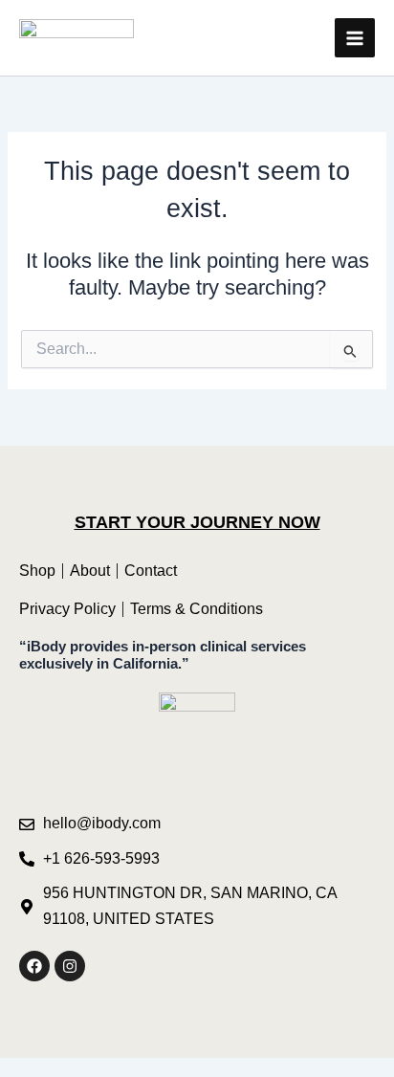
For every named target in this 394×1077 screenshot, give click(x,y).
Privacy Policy (67, 609)
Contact (150, 570)
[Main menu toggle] (355, 38)
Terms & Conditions (196, 609)
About (90, 570)
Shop (37, 570)
